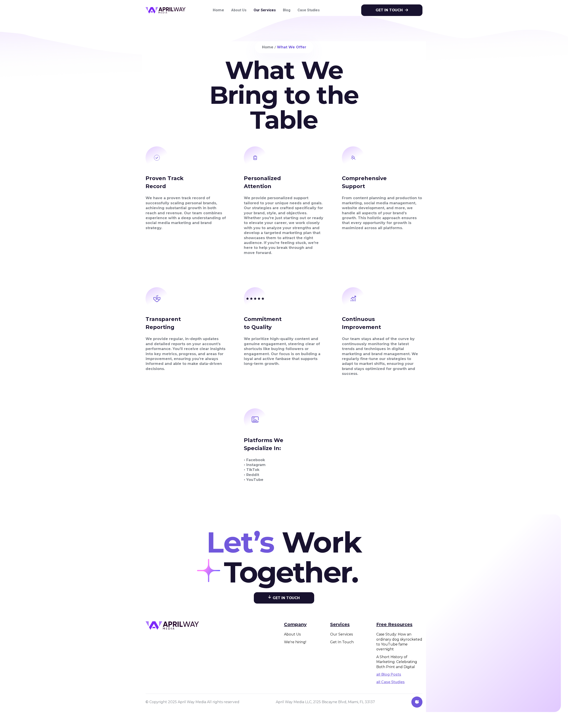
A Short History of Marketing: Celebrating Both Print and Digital (396, 662)
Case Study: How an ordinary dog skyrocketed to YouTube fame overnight (399, 641)
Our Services (341, 634)
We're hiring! (295, 642)
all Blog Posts (388, 674)
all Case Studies (390, 682)
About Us (292, 634)
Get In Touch (342, 642)
